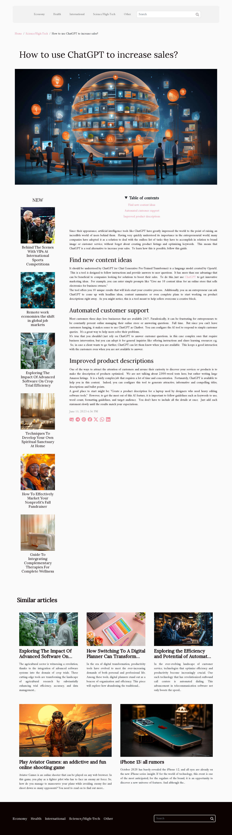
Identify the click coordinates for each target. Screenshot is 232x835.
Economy (39, 14)
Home (18, 33)
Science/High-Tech (104, 14)
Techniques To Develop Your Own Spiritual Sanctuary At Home (38, 439)
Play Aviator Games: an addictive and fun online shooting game (62, 764)
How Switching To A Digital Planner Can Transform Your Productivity (116, 656)
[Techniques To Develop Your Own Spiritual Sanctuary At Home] (38, 411)
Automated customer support (142, 210)
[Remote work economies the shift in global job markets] (38, 290)
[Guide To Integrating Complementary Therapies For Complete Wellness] (38, 532)
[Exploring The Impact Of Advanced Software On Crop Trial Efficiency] (38, 350)
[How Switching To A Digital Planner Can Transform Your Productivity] (116, 629)
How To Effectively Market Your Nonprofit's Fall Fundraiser (37, 500)
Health (57, 14)
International (77, 14)
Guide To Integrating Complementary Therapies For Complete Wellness (38, 562)
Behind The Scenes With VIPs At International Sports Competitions (38, 255)
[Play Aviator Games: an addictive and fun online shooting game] (65, 730)
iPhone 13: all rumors (142, 762)
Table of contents (144, 198)
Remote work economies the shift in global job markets (38, 318)
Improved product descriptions (142, 216)
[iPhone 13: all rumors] (166, 730)
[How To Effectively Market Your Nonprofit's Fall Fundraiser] (38, 471)
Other (127, 14)
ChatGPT (190, 277)
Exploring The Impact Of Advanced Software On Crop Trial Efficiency (38, 379)
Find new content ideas (141, 205)
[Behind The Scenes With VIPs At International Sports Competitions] (38, 225)
